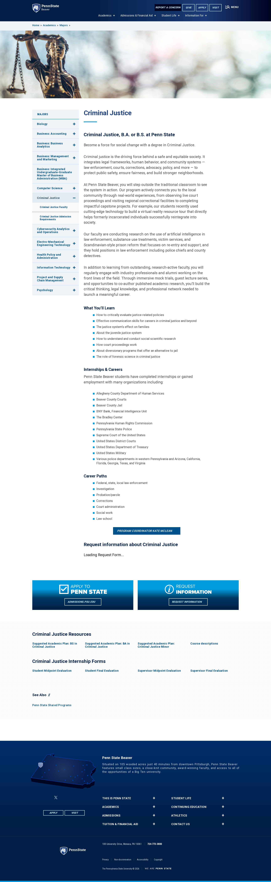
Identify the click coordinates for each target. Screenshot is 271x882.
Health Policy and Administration (49, 256)
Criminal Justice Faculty (53, 207)
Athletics (179, 815)
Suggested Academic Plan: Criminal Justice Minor (156, 645)
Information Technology (53, 267)
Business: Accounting (51, 133)
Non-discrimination (122, 859)
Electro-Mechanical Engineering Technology (53, 243)
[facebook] (48, 797)
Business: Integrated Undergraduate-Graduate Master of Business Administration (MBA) (54, 173)
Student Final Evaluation (102, 670)
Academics (105, 15)
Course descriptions (204, 643)
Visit (215, 7)
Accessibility (142, 859)
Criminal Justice (48, 198)
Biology (42, 124)
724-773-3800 (154, 844)
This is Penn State (116, 798)
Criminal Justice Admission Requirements (55, 218)
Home (35, 25)
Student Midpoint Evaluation (52, 670)
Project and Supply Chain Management (50, 279)
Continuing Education (188, 806)
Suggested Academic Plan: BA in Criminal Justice (107, 645)
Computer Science (49, 188)
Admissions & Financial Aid (136, 15)
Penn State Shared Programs (51, 705)
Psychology (45, 290)
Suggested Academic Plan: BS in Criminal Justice (54, 645)
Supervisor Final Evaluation (209, 670)
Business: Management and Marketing (53, 158)
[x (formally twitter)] (55, 797)
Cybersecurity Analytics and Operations (53, 230)
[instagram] (79, 797)
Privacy (105, 859)
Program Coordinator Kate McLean (144, 530)
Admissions (111, 815)
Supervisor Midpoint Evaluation (159, 670)
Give (188, 7)
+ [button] (154, 798)
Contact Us (180, 824)
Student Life (169, 15)
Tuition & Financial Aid (120, 824)
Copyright (158, 859)
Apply (202, 7)
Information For (194, 15)
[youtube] (71, 797)
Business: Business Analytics (50, 145)
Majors (64, 25)
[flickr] (63, 797)
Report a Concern (167, 7)
